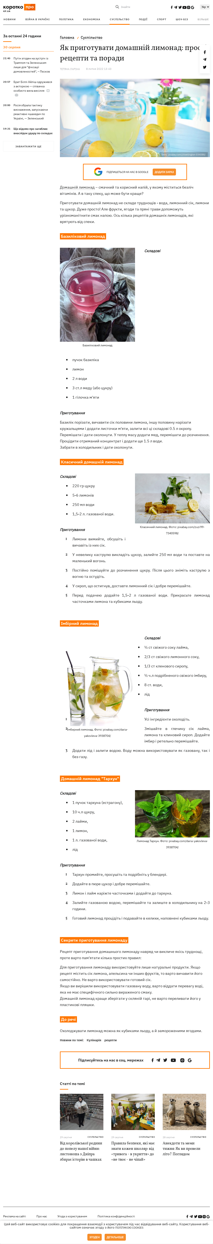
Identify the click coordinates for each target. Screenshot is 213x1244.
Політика (66, 19)
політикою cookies (129, 1227)
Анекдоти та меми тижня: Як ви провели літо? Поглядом (181, 1149)
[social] (171, 7)
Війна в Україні (37, 19)
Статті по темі (72, 1083)
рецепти (110, 1040)
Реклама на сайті (14, 1216)
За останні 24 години (22, 36)
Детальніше (115, 1237)
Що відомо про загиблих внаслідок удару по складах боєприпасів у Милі (33, 133)
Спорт (161, 19)
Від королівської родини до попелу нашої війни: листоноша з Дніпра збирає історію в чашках (81, 1151)
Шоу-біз (182, 19)
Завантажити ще (28, 146)
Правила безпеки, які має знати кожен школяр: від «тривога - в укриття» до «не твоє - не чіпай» (133, 1151)
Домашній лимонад (77, 187)
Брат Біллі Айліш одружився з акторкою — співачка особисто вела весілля (33, 86)
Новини (10, 19)
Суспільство (120, 19)
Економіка (91, 19)
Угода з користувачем (72, 1216)
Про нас (41, 1216)
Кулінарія (94, 1040)
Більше (203, 19)
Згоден (94, 1237)
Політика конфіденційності (116, 1216)
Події (143, 19)
